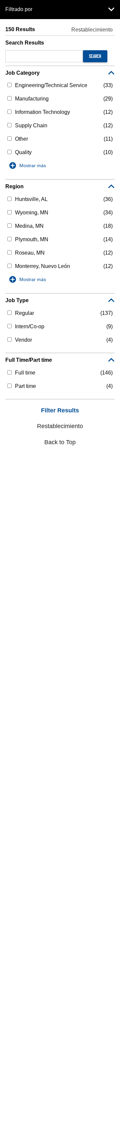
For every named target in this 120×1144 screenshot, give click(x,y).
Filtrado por (18, 9)
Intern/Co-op (29, 326)
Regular (24, 313)
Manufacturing (32, 99)
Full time (25, 373)
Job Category (22, 73)
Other (21, 139)
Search (95, 56)
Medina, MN (29, 226)
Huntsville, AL (31, 199)
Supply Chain (31, 125)
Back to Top (60, 442)
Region (14, 186)
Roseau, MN (30, 253)
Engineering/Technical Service (51, 85)
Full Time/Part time (28, 360)
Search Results (24, 43)
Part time (25, 386)
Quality (23, 152)
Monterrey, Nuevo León (42, 266)
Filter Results (60, 410)
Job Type (17, 300)
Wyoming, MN (31, 212)
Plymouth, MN (31, 239)
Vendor (23, 340)
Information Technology (42, 112)
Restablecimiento (92, 29)
